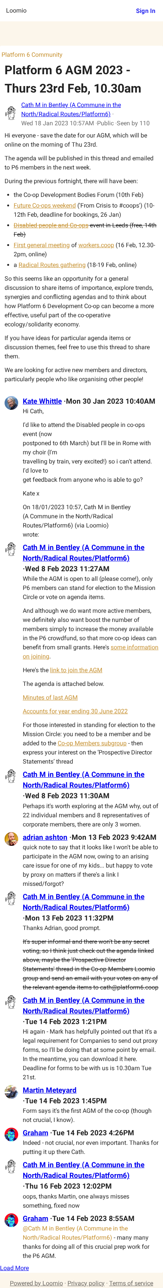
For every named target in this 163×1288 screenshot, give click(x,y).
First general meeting (42, 245)
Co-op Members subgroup (92, 743)
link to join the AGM (76, 670)
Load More (14, 1268)
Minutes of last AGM (50, 697)
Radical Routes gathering (52, 264)
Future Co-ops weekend (45, 205)
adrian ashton (45, 837)
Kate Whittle (42, 401)
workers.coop (96, 245)
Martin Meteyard (50, 1090)
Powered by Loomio (36, 1283)
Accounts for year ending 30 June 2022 (75, 711)
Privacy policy (86, 1283)
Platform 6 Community (32, 54)
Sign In (145, 10)
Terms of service (131, 1283)
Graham (35, 1133)
